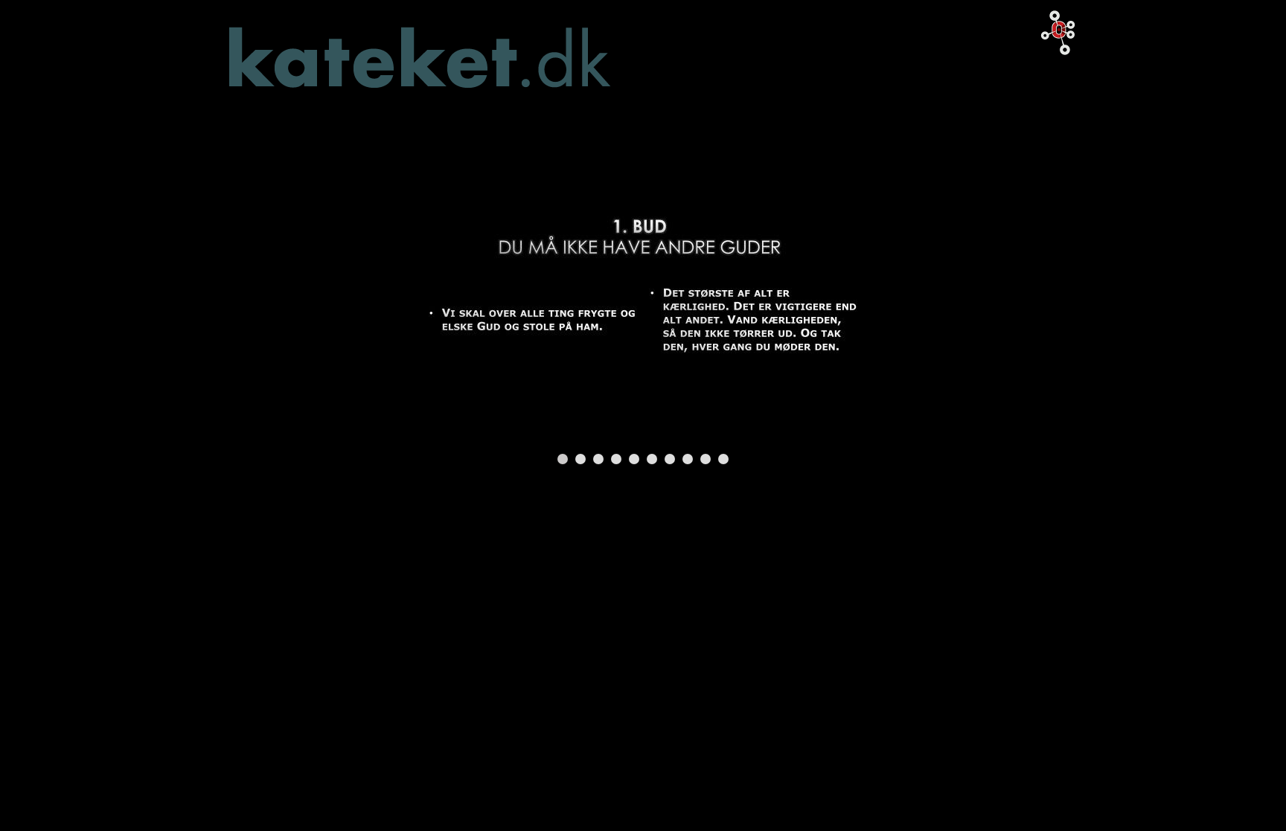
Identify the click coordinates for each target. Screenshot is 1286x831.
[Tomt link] (643, 283)
